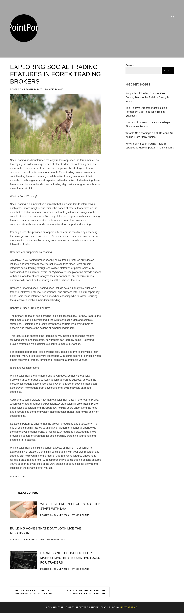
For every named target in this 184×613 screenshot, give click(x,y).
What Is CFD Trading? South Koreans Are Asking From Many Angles (149, 135)
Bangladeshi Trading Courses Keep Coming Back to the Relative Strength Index (147, 97)
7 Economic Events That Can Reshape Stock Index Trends (147, 124)
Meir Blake (56, 89)
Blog (26, 476)
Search (129, 65)
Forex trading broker (87, 403)
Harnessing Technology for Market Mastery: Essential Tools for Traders (70, 557)
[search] (172, 16)
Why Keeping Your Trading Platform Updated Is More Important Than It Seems (149, 145)
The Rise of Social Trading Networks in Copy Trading (86, 591)
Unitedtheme (128, 607)
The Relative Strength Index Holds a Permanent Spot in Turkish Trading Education (146, 112)
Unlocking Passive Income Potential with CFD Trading (34, 591)
